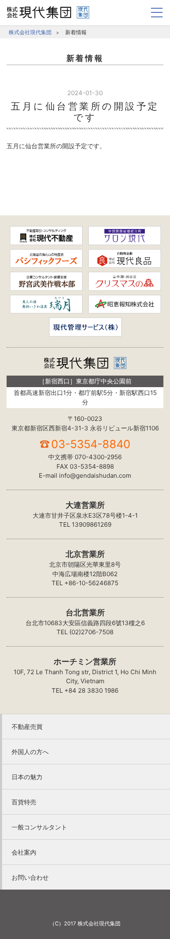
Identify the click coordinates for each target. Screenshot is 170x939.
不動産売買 (27, 727)
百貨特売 (24, 802)
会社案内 (24, 852)
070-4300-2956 (98, 457)
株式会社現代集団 (30, 32)
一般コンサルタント (39, 827)
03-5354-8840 (90, 444)
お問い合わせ (30, 877)
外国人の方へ (30, 752)
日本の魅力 (27, 777)
